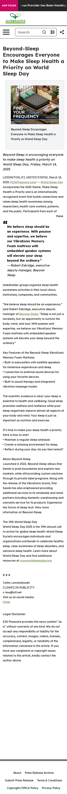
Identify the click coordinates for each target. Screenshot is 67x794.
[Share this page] (61, 32)
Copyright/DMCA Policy (22, 788)
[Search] (44, 32)
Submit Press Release (19, 780)
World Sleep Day (52, 182)
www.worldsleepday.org (36, 560)
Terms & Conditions (49, 780)
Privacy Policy (51, 788)
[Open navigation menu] (6, 32)
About (17, 772)
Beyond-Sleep (28, 314)
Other (6, 602)
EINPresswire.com (23, 182)
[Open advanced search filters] (52, 32)
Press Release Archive (39, 772)
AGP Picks (9, 5)
